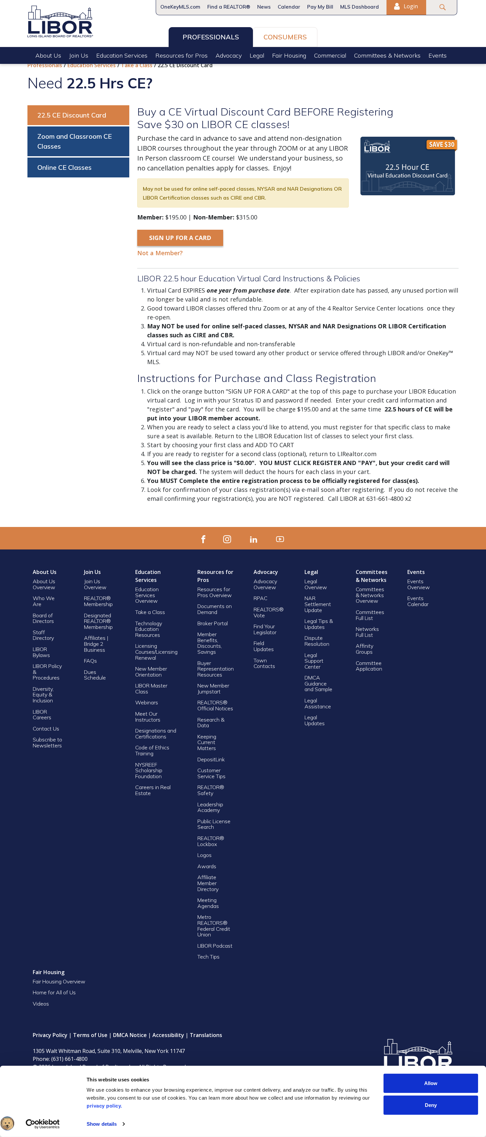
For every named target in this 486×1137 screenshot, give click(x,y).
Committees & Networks (387, 55)
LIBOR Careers (42, 714)
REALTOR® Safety (210, 790)
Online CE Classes (64, 167)
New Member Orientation (151, 671)
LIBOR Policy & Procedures (47, 672)
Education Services (121, 55)
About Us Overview (44, 584)
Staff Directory (43, 635)
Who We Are (44, 601)
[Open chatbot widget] (7, 1123)
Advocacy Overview (265, 584)
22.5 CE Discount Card (71, 115)
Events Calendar (417, 601)
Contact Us (46, 728)
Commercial (330, 55)
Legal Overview (315, 584)
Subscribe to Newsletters (47, 742)
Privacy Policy (50, 1035)
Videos (41, 1003)
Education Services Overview (147, 595)
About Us (48, 55)
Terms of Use (90, 1035)
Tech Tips (208, 956)
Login (410, 6)
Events (437, 55)
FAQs (90, 660)
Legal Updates (314, 720)
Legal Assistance (318, 703)
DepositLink (211, 759)
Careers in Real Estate (153, 790)
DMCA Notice (130, 1035)
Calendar (289, 7)
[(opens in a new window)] (203, 538)
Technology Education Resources (148, 629)
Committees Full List (370, 615)
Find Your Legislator (265, 629)
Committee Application (369, 666)
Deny (431, 1105)
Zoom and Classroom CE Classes (74, 141)
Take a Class (136, 65)
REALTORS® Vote (269, 612)
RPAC (260, 598)
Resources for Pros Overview (214, 592)
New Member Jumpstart (213, 688)
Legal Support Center (313, 661)
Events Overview (418, 584)
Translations (206, 1035)
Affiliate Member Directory (208, 883)
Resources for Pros (181, 55)
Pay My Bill (320, 7)
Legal (257, 55)
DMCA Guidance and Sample (318, 683)
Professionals (210, 37)
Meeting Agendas (208, 903)
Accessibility (168, 1035)
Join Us (78, 55)
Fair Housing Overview (59, 981)
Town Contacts (264, 663)
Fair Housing (289, 55)
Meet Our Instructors (147, 716)
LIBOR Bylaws (41, 652)
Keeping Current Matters (206, 742)
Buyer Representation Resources (215, 669)
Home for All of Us (54, 992)
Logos (204, 855)
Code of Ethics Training (152, 750)
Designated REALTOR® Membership (98, 621)
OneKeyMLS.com (180, 7)
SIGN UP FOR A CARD (180, 238)
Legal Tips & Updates (318, 624)
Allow (430, 1083)
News (264, 7)
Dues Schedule (95, 675)
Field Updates (264, 646)
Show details (102, 1124)
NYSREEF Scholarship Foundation (148, 770)
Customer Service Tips (211, 773)
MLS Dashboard (359, 7)
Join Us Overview (95, 584)
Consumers (285, 37)
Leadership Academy (210, 807)
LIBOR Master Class (151, 688)
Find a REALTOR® (228, 7)
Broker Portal (213, 623)
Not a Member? (160, 253)
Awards (206, 866)
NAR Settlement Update (317, 604)
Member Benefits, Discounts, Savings (209, 643)
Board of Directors (43, 618)
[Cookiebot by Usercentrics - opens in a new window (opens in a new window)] (43, 1124)
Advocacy (229, 55)
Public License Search (213, 824)
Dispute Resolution (316, 641)
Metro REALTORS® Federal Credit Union (213, 926)
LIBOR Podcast (214, 945)
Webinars (146, 702)
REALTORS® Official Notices (215, 705)
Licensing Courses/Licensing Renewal (156, 651)
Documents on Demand (214, 609)
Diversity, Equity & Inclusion (43, 695)
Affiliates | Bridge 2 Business (96, 644)
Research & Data (210, 722)
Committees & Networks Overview (370, 595)
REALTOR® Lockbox (210, 841)
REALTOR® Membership (98, 601)
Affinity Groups (364, 648)
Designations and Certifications (155, 733)
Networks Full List (367, 632)
